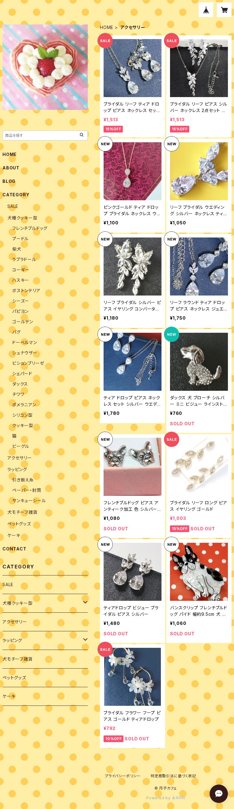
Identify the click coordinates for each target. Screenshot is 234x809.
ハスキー (20, 280)
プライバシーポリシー (123, 776)
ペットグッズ (19, 523)
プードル (20, 238)
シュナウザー (24, 352)
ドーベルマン (24, 342)
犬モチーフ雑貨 (22, 512)
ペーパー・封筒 (26, 490)
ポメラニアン (24, 404)
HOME (106, 27)
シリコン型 (22, 415)
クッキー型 (22, 425)
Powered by (159, 798)
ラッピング (17, 469)
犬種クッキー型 (22, 217)
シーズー (20, 300)
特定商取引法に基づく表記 (173, 776)
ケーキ (13, 535)
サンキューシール (29, 500)
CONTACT (14, 548)
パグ (16, 332)
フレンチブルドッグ (30, 228)
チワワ (18, 394)
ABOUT (11, 167)
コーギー (21, 269)
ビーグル (20, 446)
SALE (12, 206)
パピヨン (20, 311)
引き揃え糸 (23, 479)
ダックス (20, 383)
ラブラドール (24, 259)
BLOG (9, 181)
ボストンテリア (26, 290)
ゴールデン (22, 321)
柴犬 (16, 249)
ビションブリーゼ (28, 363)
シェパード (22, 373)
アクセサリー (19, 457)
